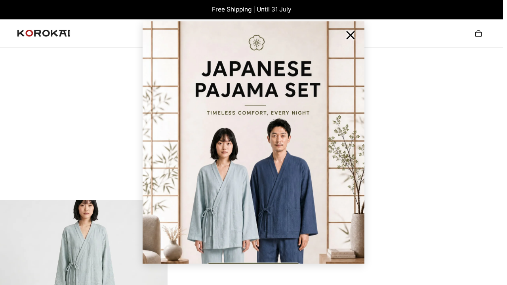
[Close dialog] (350, 35)
